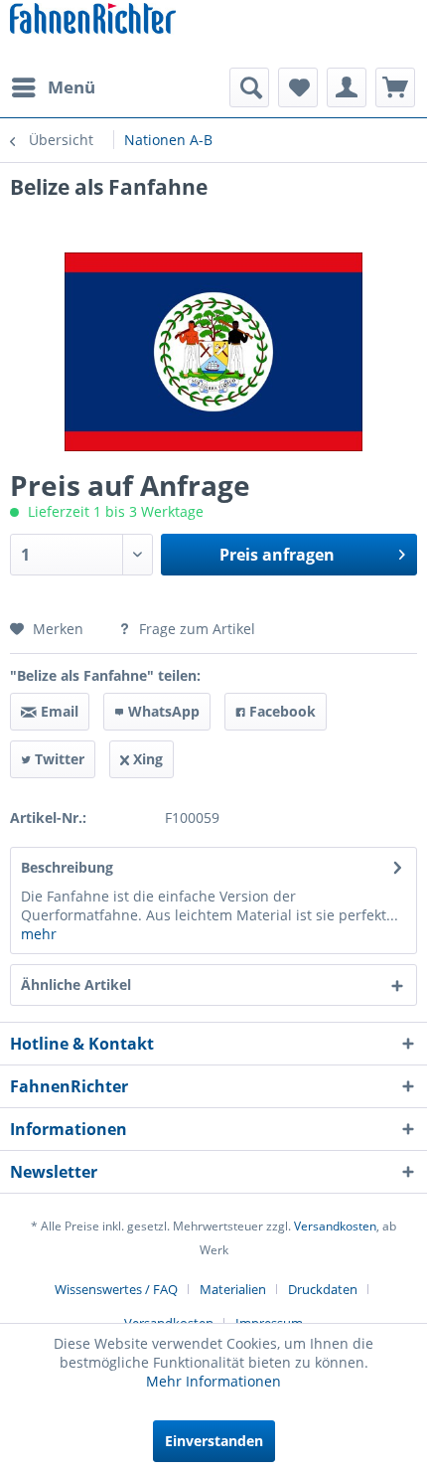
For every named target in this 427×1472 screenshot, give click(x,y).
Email (57, 711)
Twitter (57, 758)
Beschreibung (67, 867)
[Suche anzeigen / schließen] (249, 87)
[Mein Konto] (346, 87)
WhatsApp (162, 711)
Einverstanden (214, 1440)
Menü (71, 87)
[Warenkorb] (395, 87)
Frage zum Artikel (195, 628)
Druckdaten (322, 1289)
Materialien (233, 1289)
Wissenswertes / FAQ (116, 1289)
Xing (146, 758)
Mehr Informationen (213, 1381)
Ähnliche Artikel (76, 984)
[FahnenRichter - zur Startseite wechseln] (93, 20)
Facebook (280, 711)
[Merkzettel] (298, 87)
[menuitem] (52, 87)
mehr (39, 933)
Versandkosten (335, 1226)
